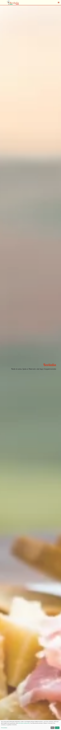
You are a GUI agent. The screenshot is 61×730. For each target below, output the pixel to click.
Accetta (57, 727)
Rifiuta (52, 727)
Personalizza (4, 727)
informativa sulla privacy (24, 723)
